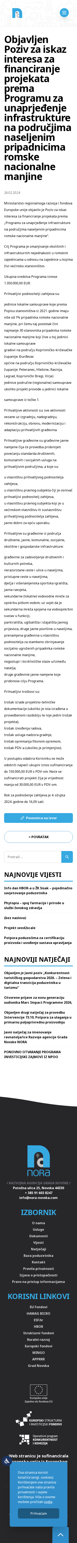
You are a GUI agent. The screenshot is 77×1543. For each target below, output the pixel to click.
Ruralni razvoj (38, 1339)
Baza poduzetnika (38, 1255)
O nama (38, 1223)
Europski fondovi (38, 1346)
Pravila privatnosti (38, 1268)
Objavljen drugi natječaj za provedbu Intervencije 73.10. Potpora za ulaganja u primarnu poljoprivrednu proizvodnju (37, 1017)
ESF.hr (38, 1320)
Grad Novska (38, 1365)
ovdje (48, 1502)
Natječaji (38, 1249)
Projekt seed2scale (20, 928)
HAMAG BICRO (38, 1313)
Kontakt (38, 1262)
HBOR (38, 1326)
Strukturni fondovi (38, 1333)
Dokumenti (38, 1236)
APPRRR (38, 1359)
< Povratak (39, 837)
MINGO (38, 1352)
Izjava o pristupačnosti (38, 1275)
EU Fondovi (38, 1307)
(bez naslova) (15, 918)
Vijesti (38, 1242)
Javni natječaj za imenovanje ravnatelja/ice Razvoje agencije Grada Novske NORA (35, 1037)
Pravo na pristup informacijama (38, 1281)
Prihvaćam (38, 1513)
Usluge (38, 1229)
